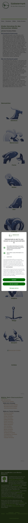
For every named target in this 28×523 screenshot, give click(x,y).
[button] (14, 257)
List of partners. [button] (9, 267)
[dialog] (14, 261)
